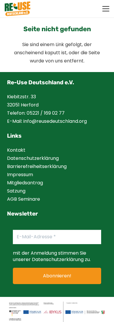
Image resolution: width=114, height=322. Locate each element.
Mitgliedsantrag (25, 182)
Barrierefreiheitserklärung (37, 166)
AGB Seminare (23, 199)
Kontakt (16, 150)
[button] (106, 8)
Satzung (16, 191)
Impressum (20, 174)
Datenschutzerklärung (33, 158)
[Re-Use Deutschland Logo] (17, 8)
